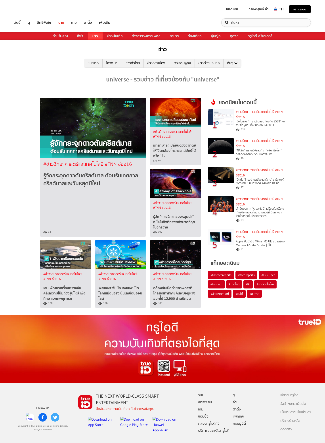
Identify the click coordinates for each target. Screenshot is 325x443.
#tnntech (216, 284)
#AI (248, 284)
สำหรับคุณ (60, 36)
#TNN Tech (268, 275)
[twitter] (55, 417)
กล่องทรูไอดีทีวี (208, 423)
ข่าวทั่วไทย (133, 63)
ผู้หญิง (216, 36)
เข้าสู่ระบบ (299, 9)
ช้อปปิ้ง (203, 416)
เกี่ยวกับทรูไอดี (289, 395)
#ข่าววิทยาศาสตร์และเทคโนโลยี (74, 164)
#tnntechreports (220, 275)
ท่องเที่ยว (195, 36)
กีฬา (80, 36)
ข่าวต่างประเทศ (209, 63)
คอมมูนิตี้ (239, 423)
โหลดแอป (232, 9)
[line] (30, 417)
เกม (74, 22)
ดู (29, 22)
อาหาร (174, 36)
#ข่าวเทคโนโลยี (265, 284)
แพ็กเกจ (238, 416)
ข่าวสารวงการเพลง (146, 36)
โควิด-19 (112, 63)
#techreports (246, 275)
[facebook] (42, 417)
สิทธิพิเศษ (44, 22)
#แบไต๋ (239, 294)
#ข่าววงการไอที (219, 294)
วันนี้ (17, 22)
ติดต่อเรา (286, 429)
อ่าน (61, 22)
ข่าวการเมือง (156, 63)
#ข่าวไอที (234, 284)
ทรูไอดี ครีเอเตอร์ (260, 36)
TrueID (27, 9)
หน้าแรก (93, 63)
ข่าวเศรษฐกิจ (181, 63)
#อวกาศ (254, 294)
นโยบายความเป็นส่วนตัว (295, 412)
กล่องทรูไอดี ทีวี (258, 9)
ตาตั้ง (88, 22)
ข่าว (95, 36)
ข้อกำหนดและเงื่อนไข (293, 404)
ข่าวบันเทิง (115, 36)
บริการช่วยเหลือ (290, 421)
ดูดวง (234, 36)
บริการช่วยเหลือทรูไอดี (213, 430)
